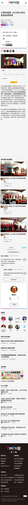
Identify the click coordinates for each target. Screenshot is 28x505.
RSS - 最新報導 (5, 489)
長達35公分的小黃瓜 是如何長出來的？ (13, 341)
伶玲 (3, 322)
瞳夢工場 (17, 322)
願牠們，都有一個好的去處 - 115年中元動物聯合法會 (14, 391)
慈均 (10, 322)
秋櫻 (24, 322)
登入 (18, 252)
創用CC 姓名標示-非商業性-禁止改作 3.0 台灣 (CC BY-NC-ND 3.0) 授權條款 (9, 45)
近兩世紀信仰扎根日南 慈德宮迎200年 (13, 427)
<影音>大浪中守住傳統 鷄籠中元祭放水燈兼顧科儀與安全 (13, 399)
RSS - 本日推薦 (5, 491)
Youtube (16, 452)
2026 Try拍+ (4, 475)
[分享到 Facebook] (5, 51)
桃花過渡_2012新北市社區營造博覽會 (15, 179)
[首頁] (14, 3)
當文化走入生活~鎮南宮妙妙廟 (10, 421)
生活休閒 (8, 35)
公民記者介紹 (17, 466)
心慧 (10, 330)
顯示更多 (8, 41)
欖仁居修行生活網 (3, 331)
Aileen (4, 393)
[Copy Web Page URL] (13, 51)
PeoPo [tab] (11, 247)
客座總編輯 (17, 468)
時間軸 (2, 463)
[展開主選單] (2, 2)
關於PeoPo (4, 459)
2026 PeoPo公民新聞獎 (7, 477)
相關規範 (3, 461)
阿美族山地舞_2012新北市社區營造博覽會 (15, 207)
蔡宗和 (4, 402)
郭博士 (5, 182)
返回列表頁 (14, 279)
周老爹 (4, 436)
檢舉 (12, 24)
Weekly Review (5, 466)
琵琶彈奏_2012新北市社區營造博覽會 (15, 235)
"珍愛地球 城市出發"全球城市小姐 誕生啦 (14, 434)
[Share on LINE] (10, 51)
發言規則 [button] (24, 247)
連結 (17, 330)
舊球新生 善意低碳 (6, 407)
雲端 (24, 330)
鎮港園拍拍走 (6, 422)
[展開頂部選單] (25, 2)
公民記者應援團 (18, 463)
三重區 (15, 32)
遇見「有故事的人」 (19, 482)
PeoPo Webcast (7, 409)
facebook (11, 452)
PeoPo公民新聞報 (18, 459)
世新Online (5, 415)
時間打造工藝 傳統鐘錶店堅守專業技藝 (13, 414)
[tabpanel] (14, 264)
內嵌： (4, 70)
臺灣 (7, 32)
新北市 (10, 32)
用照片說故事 (4, 482)
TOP (25, 496)
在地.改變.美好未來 (19, 480)
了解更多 (14, 304)
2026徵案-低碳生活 (19, 475)
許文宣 (4, 429)
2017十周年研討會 (19, 477)
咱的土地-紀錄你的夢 (6, 480)
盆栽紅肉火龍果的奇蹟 (8, 348)
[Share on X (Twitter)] (8, 51)
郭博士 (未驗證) (8, 269)
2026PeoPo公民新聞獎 (7, 381)
